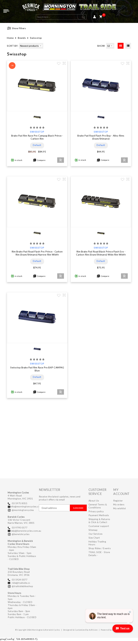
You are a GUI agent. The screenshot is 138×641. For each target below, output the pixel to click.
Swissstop (36, 37)
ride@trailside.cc (21, 582)
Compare (41, 160)
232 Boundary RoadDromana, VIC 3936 (19, 573)
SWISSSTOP (37, 131)
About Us (94, 500)
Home (10, 37)
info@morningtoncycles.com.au (27, 506)
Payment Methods (99, 515)
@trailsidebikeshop (22, 586)
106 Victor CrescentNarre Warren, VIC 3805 (21, 521)
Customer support (99, 526)
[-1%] (37, 107)
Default (37, 145)
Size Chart (94, 537)
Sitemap (93, 529)
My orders (119, 504)
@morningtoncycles (23, 510)
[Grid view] (121, 46)
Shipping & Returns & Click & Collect (99, 521)
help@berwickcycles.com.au (25, 530)
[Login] (94, 17)
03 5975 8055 (19, 503)
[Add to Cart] (60, 160)
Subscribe (78, 508)
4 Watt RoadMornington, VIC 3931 (20, 497)
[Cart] (100, 17)
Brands (22, 37)
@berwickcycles (20, 534)
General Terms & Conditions (98, 506)
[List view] (128, 46)
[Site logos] (69, 8)
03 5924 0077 (19, 579)
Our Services (96, 533)
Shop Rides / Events (100, 548)
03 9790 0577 (19, 527)
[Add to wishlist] (58, 64)
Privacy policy (96, 511)
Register (118, 500)
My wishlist (119, 508)
